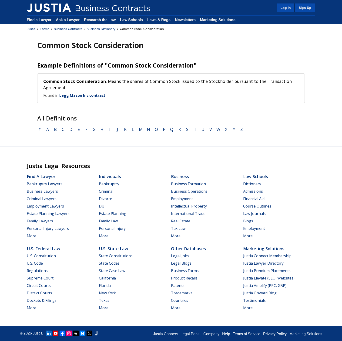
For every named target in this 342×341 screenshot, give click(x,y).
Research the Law (100, 20)
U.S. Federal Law (43, 248)
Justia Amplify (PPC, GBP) (264, 285)
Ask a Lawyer (68, 20)
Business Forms (185, 270)
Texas (104, 300)
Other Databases (188, 248)
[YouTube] (55, 333)
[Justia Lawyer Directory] (96, 333)
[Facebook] (62, 333)
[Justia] (49, 7)
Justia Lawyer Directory (263, 263)
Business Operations (189, 191)
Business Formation (188, 183)
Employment (182, 198)
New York (107, 293)
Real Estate (180, 221)
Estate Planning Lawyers (48, 213)
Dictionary (252, 183)
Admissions (253, 191)
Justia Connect (165, 334)
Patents (177, 285)
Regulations (37, 270)
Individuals (110, 176)
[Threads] (76, 333)
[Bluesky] (82, 333)
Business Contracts (68, 29)
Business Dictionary (101, 29)
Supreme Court (40, 278)
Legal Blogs (181, 263)
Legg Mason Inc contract (82, 95)
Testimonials (254, 300)
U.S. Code (35, 263)
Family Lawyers (40, 221)
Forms (44, 29)
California (107, 278)
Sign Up (305, 8)
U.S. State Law (113, 248)
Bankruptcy (109, 183)
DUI (102, 206)
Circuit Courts (39, 285)
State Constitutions (116, 255)
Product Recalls (184, 278)
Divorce (105, 198)
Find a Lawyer (39, 20)
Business (180, 176)
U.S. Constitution (41, 255)
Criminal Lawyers (42, 198)
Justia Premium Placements (267, 270)
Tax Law (178, 228)
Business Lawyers (42, 191)
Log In (286, 8)
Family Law (108, 221)
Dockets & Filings (42, 300)
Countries (179, 300)
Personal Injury (112, 228)
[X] (89, 333)
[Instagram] (69, 333)
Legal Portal (191, 334)
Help (226, 334)
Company (211, 334)
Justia (31, 29)
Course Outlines (257, 206)
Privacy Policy (275, 334)
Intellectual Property (189, 206)
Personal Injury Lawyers (48, 228)
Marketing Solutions (217, 20)
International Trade (188, 213)
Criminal (106, 191)
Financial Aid (254, 198)
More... (32, 235)
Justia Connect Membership (267, 255)
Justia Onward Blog (260, 293)
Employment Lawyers (45, 206)
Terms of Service (246, 334)
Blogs (248, 221)
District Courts (39, 293)
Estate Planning (112, 213)
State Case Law (112, 270)
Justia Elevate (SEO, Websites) (269, 278)
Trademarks (181, 293)
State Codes (109, 263)
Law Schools (131, 20)
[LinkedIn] (49, 333)
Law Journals (254, 213)
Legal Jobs (180, 255)
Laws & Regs (159, 20)
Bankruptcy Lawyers (44, 183)
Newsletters (185, 20)
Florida (105, 285)
